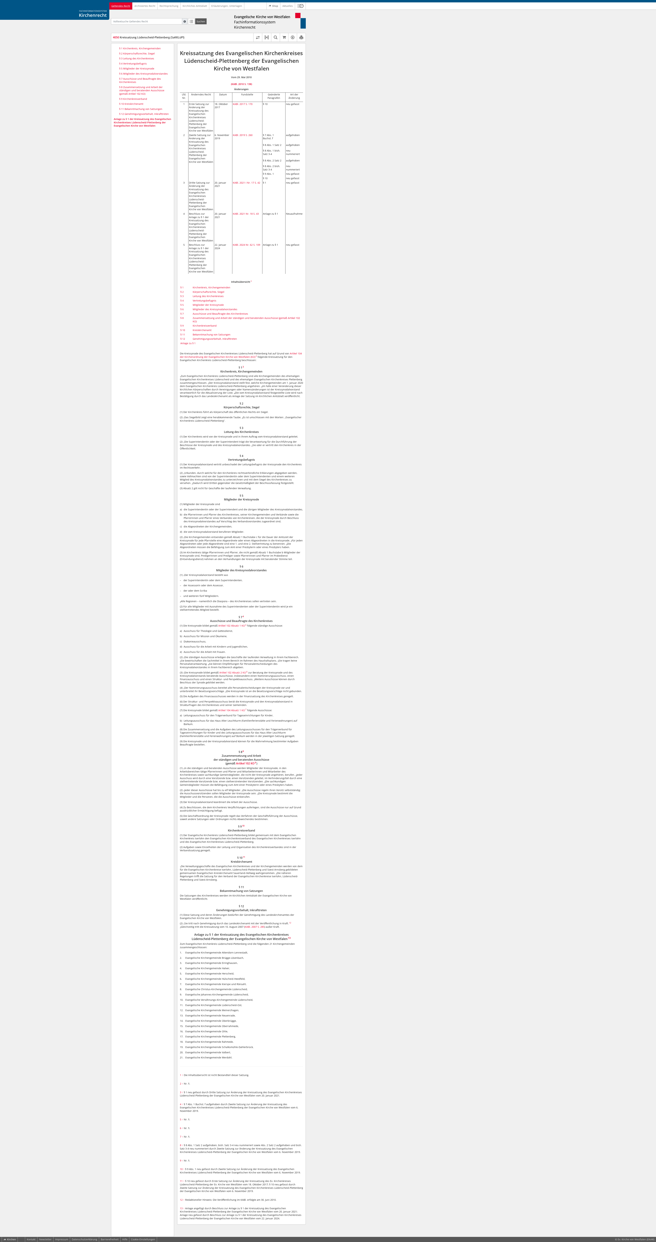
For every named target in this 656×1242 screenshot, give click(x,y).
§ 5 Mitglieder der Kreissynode (136, 68)
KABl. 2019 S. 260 (242, 135)
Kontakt (31, 1239)
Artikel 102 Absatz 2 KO (232, 672)
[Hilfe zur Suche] (184, 21)
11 (182, 1181)
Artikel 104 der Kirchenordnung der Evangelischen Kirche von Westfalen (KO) (241, 355)
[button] (300, 6)
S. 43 (256, 213)
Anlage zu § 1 (188, 343)
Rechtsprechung (169, 6)
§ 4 (182, 300)
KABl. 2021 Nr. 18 (243, 213)
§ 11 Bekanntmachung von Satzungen (140, 109)
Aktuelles (287, 6)
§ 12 (182, 338)
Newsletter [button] (45, 1239)
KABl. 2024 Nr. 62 (243, 244)
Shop (275, 6)
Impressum (61, 1239)
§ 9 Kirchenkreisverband (133, 98)
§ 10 (182, 330)
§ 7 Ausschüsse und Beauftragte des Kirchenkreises (140, 80)
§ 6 (182, 309)
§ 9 (182, 325)
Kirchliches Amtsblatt (195, 6)
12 (182, 1199)
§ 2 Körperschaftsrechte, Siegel (137, 53)
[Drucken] (301, 37)
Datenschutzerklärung (84, 1239)
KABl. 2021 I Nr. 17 (243, 182)
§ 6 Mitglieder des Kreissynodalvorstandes (143, 73)
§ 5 (182, 304)
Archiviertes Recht (144, 6)
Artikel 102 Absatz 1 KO (231, 625)
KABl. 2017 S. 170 (242, 104)
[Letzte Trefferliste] (191, 21)
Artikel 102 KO (245, 763)
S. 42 (257, 182)
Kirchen (11, 1239)
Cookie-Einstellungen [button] (143, 1239)
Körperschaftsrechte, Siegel (208, 291)
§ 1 (182, 287)
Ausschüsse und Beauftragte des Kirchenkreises (220, 313)
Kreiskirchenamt (202, 330)
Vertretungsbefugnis (204, 300)
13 (182, 1208)
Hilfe (124, 1239)
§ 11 (182, 334)
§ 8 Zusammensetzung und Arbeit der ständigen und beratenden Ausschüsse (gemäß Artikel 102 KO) (141, 90)
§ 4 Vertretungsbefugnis (133, 63)
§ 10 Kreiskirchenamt (131, 103)
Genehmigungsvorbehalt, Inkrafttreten (215, 338)
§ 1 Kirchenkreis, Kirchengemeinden (140, 48)
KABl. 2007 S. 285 (254, 926)
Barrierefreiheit (110, 1239)
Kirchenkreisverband (205, 325)
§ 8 (182, 318)
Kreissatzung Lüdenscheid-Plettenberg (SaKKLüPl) (148, 37)
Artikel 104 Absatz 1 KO (231, 710)
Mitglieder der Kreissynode (208, 304)
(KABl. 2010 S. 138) (241, 84)
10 (182, 1169)
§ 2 (182, 291)
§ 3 (182, 296)
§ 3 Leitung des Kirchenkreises (136, 58)
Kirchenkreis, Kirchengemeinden (211, 287)
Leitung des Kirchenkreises (208, 296)
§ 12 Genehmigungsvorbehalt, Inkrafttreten (144, 114)
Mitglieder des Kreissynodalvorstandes (215, 309)
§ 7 (182, 313)
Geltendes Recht (120, 6)
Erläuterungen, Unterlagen (226, 6)
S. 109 (256, 244)
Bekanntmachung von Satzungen (211, 334)
